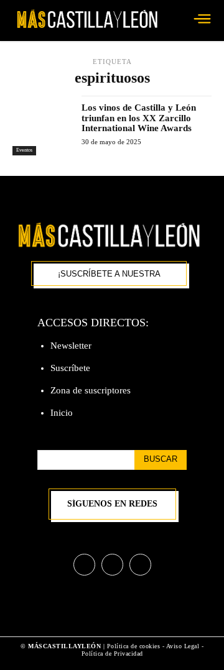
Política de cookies (134, 646)
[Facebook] (84, 565)
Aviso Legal (184, 646)
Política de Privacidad (112, 653)
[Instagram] (112, 565)
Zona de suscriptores (90, 390)
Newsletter (70, 346)
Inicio (61, 413)
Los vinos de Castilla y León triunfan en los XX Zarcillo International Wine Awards (139, 118)
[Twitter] (140, 565)
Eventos (24, 150)
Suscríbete (70, 368)
